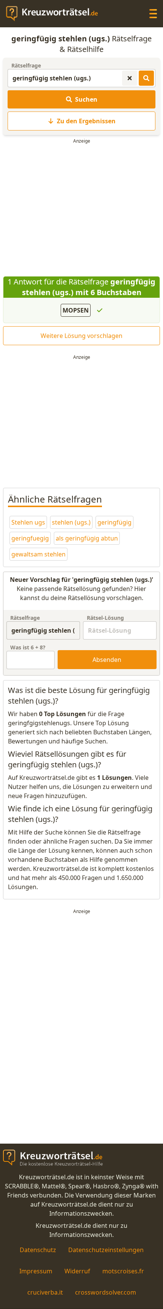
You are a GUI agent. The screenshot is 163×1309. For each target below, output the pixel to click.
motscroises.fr (123, 1271)
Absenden (106, 659)
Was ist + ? (27, 647)
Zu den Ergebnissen (86, 121)
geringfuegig (30, 538)
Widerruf (77, 1271)
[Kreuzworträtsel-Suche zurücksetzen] (129, 78)
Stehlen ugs (28, 522)
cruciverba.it (45, 1292)
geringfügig (114, 522)
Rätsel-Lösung (105, 617)
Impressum (35, 1271)
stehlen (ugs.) (71, 522)
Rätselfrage (26, 65)
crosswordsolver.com (105, 1292)
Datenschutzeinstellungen (106, 1250)
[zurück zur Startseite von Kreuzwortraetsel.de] (55, 13)
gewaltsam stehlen (38, 554)
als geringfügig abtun (87, 538)
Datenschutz (38, 1250)
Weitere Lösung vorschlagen (81, 336)
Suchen (86, 99)
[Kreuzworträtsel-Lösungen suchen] (146, 78)
